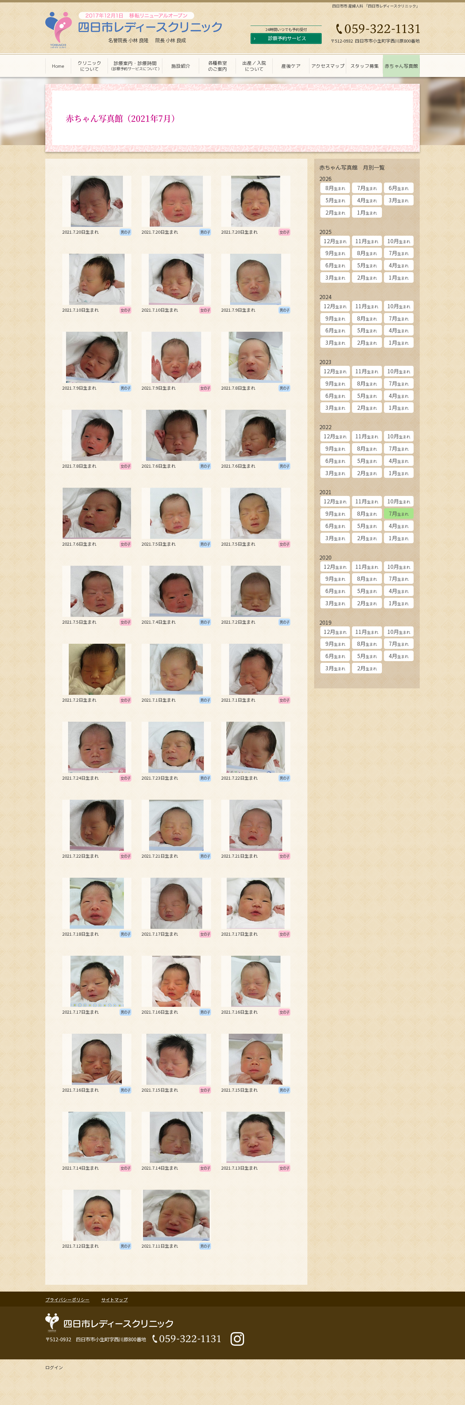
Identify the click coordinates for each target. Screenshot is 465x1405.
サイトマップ (114, 1299)
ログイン (54, 1367)
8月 (335, 188)
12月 (335, 241)
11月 (366, 241)
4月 (367, 200)
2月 (335, 212)
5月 (335, 200)
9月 (335, 253)
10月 (398, 241)
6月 (398, 188)
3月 (398, 200)
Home (58, 66)
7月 (367, 188)
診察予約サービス (287, 38)
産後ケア (291, 66)
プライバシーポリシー (67, 1299)
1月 (367, 212)
